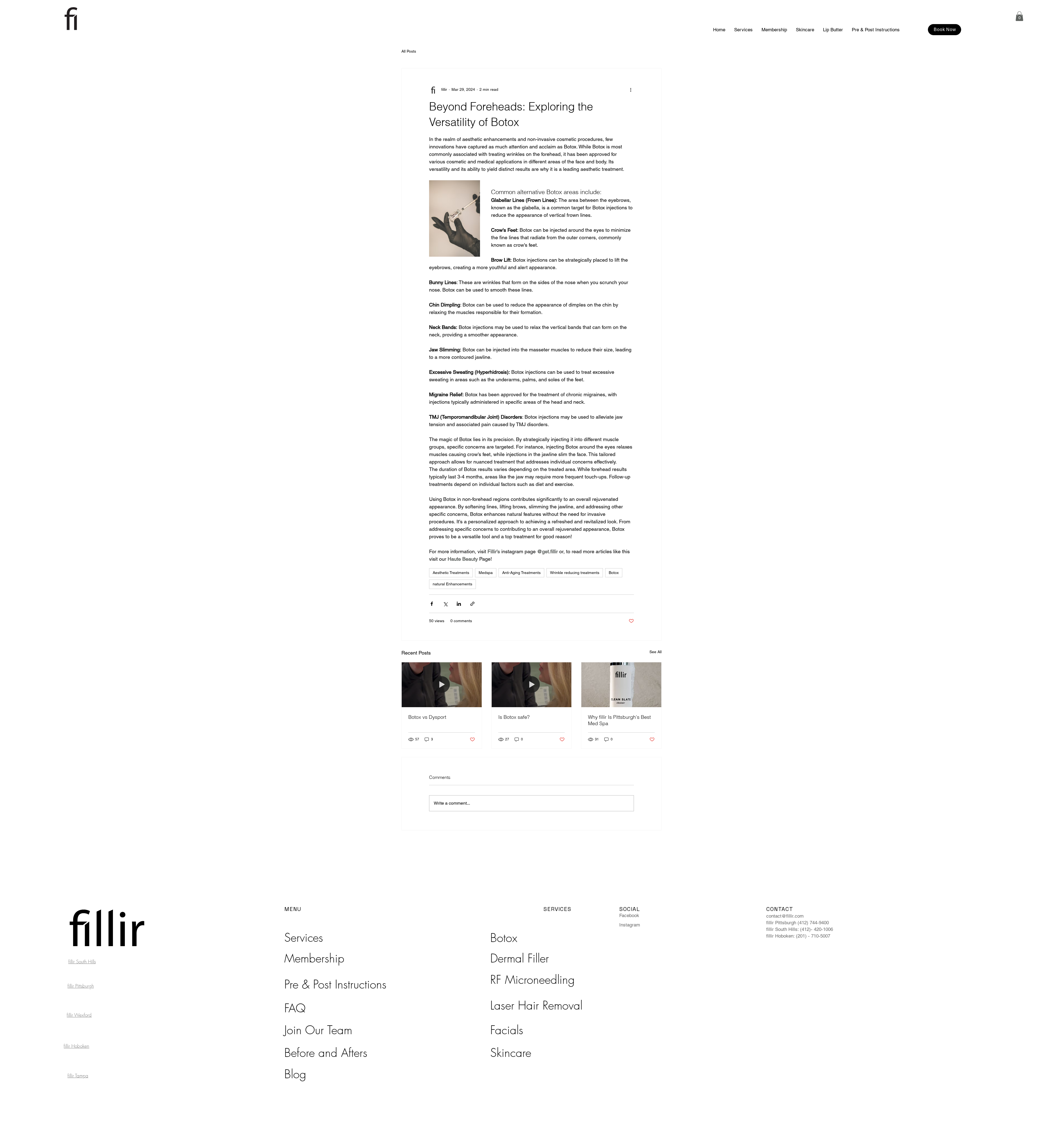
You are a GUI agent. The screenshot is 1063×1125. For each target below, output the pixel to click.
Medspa (486, 572)
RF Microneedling (532, 979)
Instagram (629, 925)
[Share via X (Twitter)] (445, 603)
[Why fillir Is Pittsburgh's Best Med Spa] (621, 684)
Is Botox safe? (514, 717)
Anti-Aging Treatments (521, 572)
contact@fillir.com (785, 916)
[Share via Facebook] (431, 603)
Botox (614, 572)
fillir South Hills (82, 961)
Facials (506, 1030)
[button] (1019, 16)
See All (655, 652)
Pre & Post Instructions (335, 984)
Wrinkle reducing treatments (574, 572)
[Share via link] (472, 603)
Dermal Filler (519, 958)
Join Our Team (318, 1030)
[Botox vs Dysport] (442, 684)
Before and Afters (325, 1052)
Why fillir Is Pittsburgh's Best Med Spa (619, 720)
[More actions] (630, 89)
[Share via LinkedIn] (458, 603)
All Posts (408, 51)
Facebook (629, 915)
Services (303, 937)
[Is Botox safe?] (532, 684)
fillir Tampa (78, 1075)
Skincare (510, 1052)
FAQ (295, 1008)
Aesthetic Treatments (451, 572)
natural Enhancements (452, 584)
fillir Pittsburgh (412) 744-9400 (797, 922)
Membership (314, 958)
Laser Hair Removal (536, 1005)
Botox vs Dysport (427, 717)
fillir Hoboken (76, 1046)
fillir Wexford (79, 1015)
